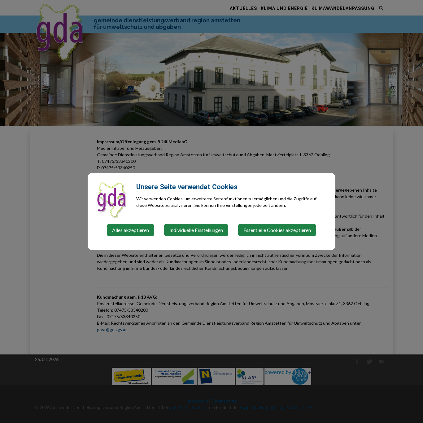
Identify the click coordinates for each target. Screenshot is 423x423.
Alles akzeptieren (130, 230)
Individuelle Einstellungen (196, 230)
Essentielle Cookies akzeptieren (277, 230)
